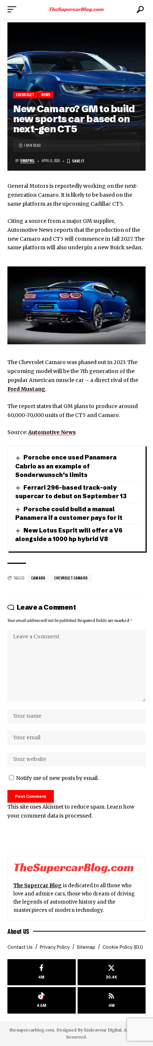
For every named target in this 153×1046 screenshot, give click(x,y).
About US (18, 931)
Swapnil (27, 161)
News (46, 95)
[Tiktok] (41, 1000)
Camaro (38, 578)
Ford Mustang (26, 389)
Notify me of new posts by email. (57, 778)
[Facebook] (41, 972)
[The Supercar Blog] (76, 9)
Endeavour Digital (102, 1030)
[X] (112, 972)
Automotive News (52, 432)
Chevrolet (25, 95)
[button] (13, 9)
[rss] (112, 1000)
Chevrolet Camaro (71, 578)
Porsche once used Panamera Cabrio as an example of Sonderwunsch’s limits (66, 466)
